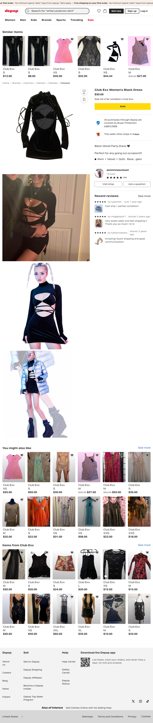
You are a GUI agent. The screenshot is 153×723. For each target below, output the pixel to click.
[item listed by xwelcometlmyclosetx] (114, 467)
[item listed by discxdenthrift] (38, 511)
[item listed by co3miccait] (13, 609)
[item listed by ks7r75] (139, 564)
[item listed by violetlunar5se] (13, 564)
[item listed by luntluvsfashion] (139, 511)
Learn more (110, 126)
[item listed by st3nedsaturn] (64, 511)
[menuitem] (10, 20)
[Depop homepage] (11, 11)
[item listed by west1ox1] (64, 564)
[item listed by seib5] (13, 511)
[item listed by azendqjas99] (64, 609)
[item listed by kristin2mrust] (38, 467)
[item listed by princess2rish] (114, 564)
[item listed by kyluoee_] (13, 467)
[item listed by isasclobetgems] (64, 467)
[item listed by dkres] (89, 467)
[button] (129, 177)
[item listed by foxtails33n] (114, 609)
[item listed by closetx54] (89, 609)
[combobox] (57, 11)
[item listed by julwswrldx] (114, 511)
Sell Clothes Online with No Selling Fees (88, 707)
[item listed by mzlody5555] (38, 564)
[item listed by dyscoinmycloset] (89, 564)
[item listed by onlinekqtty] (38, 609)
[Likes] (99, 11)
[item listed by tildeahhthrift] (89, 511)
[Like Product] (22, 39)
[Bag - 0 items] (105, 11)
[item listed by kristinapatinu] (139, 609)
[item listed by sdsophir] (139, 467)
